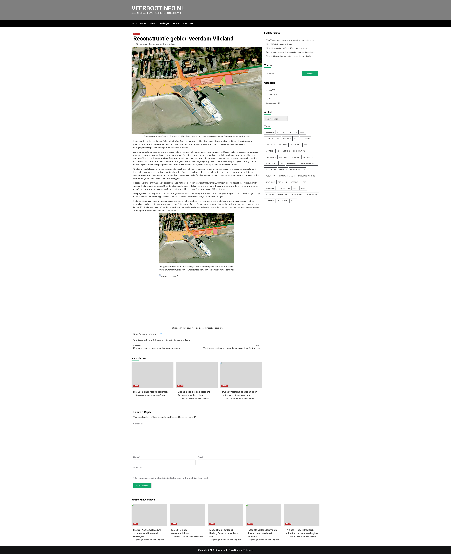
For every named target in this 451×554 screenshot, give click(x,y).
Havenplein (150, 340)
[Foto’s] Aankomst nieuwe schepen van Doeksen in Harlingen (290, 40)
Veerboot (270, 195)
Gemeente (142, 340)
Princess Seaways (309, 163)
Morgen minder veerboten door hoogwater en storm (156, 346)
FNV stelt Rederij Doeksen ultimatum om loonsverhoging (289, 56)
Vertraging (312, 195)
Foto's (268, 90)
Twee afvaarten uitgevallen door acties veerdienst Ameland (289, 52)
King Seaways (299, 151)
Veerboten (188, 23)
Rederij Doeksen (297, 170)
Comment (138, 423)
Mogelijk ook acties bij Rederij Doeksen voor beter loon (288, 48)
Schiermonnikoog (306, 176)
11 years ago (139, 395)
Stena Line (282, 182)
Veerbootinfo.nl (158, 8)
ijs (278, 151)
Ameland (270, 132)
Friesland (305, 139)
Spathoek (270, 182)
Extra (134, 23)
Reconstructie (171, 340)
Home (143, 23)
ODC (282, 163)
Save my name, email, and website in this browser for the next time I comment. (171, 478)
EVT (296, 139)
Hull (306, 145)
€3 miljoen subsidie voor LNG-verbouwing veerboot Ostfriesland (231, 346)
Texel (303, 188)
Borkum (280, 132)
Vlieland (187, 340)
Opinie (268, 99)
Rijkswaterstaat (287, 176)
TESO (295, 188)
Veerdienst (283, 195)
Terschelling (284, 188)
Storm (304, 182)
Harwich (283, 145)
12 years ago (142, 44)
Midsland (296, 157)
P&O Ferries (292, 163)
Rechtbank (271, 170)
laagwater (271, 157)
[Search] (318, 23)
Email (201, 457)
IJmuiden (270, 151)
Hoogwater (295, 145)
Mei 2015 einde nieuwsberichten (150, 391)
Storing (294, 182)
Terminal (270, 188)
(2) (161, 334)
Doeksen (287, 139)
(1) (158, 334)
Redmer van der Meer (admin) (162, 44)
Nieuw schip (271, 163)
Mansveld (283, 157)
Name (136, 457)
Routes (176, 23)
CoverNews (234, 550)
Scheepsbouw (271, 103)
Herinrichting (160, 340)
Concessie (292, 132)
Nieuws (153, 23)
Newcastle (308, 157)
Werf (293, 201)
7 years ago (139, 540)
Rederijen (164, 23)
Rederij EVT (271, 176)
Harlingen (270, 145)
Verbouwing (297, 195)
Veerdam (180, 340)
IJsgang (286, 151)
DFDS (302, 132)
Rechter (283, 170)
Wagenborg (282, 201)
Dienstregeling (273, 139)
